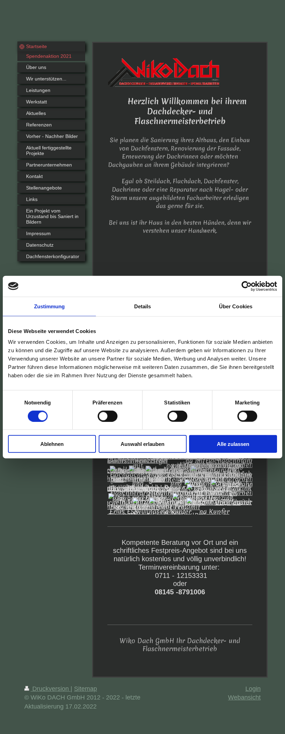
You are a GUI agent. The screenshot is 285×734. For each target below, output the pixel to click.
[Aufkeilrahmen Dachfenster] (233, 493)
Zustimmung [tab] (49, 306)
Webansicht (244, 697)
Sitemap (85, 688)
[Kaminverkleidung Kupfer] (214, 507)
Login (253, 688)
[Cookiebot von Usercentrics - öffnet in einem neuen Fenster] (246, 286)
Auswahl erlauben (142, 444)
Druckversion (51, 688)
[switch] (107, 416)
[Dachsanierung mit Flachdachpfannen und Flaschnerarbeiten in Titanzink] (233, 479)
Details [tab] (142, 306)
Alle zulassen (233, 444)
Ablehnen (52, 444)
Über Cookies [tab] (235, 306)
